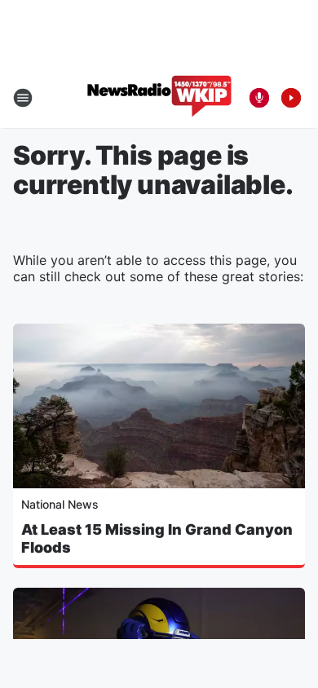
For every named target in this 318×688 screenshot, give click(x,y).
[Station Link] (159, 98)
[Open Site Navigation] (23, 98)
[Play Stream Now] (291, 98)
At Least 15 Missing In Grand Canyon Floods (157, 538)
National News (60, 504)
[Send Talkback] (259, 98)
